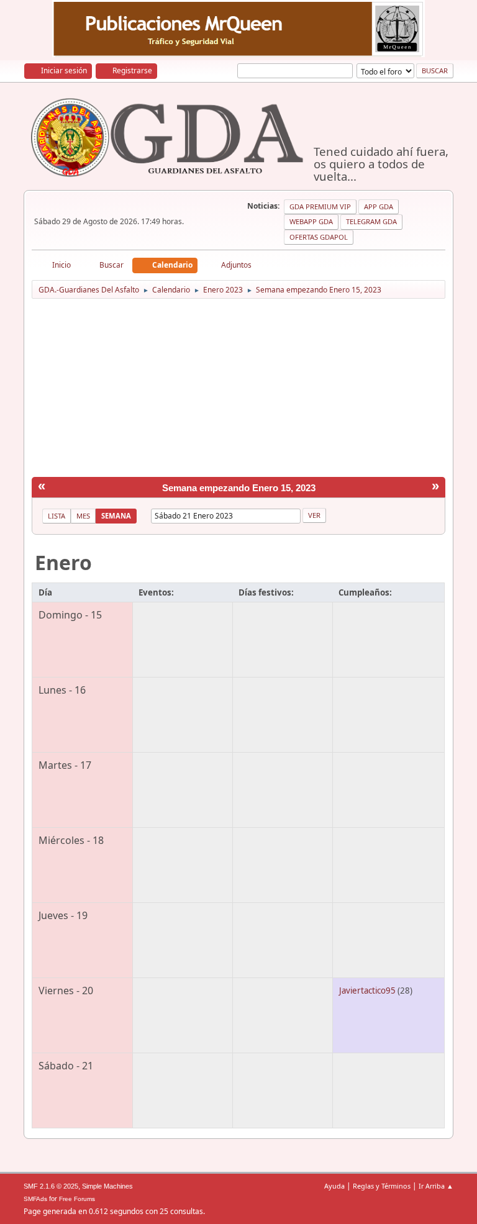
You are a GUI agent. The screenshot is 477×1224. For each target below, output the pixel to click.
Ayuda (334, 1185)
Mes (83, 515)
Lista (56, 515)
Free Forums (77, 1198)
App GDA (378, 206)
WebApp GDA (311, 221)
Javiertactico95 (367, 990)
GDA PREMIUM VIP (320, 206)
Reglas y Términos (382, 1185)
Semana (116, 515)
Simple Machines (107, 1186)
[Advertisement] (238, 390)
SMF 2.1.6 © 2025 (51, 1186)
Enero (63, 562)
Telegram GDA (371, 221)
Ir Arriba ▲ (436, 1185)
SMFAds (35, 1198)
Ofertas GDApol (318, 237)
